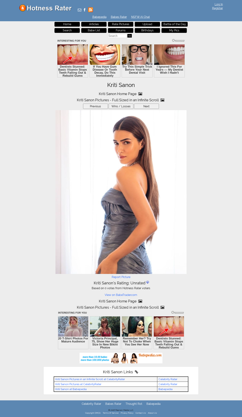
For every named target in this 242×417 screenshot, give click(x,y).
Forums (121, 30)
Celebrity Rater (168, 379)
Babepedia (99, 17)
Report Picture (121, 277)
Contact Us (141, 413)
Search (67, 30)
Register (217, 8)
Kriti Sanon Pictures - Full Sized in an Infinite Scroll (118, 100)
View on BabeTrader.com (121, 295)
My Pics (174, 30)
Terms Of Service (111, 413)
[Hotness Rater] (46, 10)
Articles (94, 24)
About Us (152, 413)
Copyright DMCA (93, 413)
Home (67, 24)
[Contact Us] (79, 10)
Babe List (94, 30)
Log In (219, 4)
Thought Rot (133, 403)
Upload (147, 24)
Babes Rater (119, 17)
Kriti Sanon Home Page (118, 94)
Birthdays (147, 30)
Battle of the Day (174, 24)
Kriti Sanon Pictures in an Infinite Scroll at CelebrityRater (90, 379)
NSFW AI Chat (140, 17)
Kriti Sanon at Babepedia (71, 389)
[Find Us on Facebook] (84, 10)
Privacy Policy (127, 413)
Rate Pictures (120, 24)
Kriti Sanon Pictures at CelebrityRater (78, 384)
